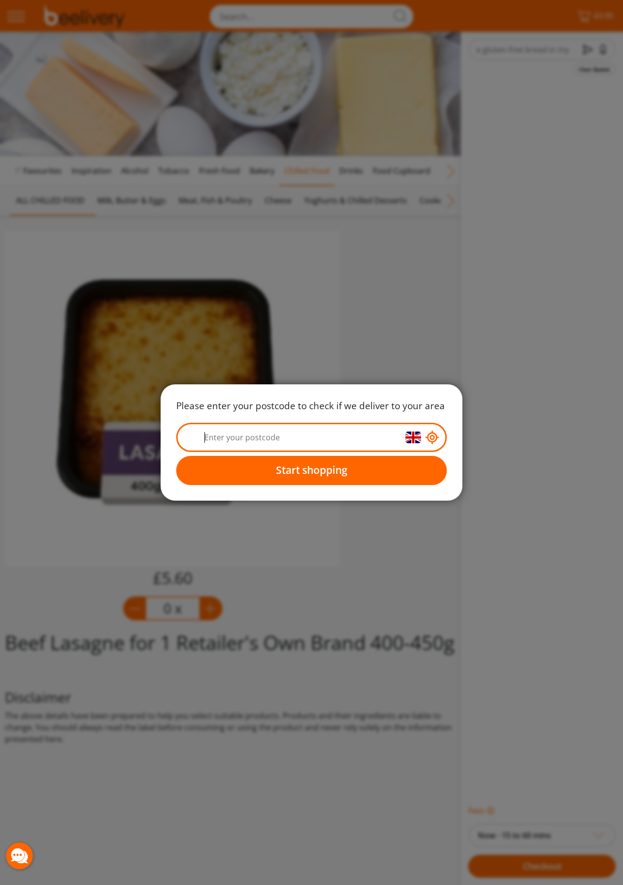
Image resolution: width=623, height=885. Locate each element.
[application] (19, 855)
